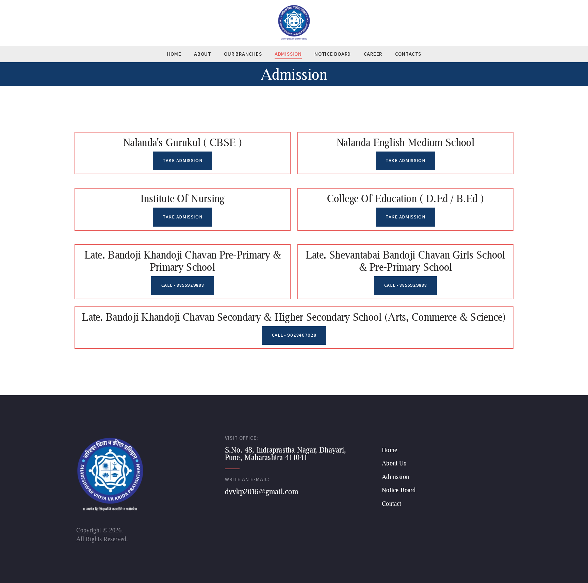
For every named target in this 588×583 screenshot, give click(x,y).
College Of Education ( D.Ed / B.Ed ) (405, 198)
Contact (391, 503)
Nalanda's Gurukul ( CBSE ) (182, 142)
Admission (395, 476)
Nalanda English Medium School (405, 142)
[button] (183, 161)
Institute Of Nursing (183, 198)
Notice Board (398, 490)
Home (389, 450)
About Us (394, 463)
